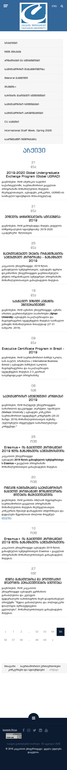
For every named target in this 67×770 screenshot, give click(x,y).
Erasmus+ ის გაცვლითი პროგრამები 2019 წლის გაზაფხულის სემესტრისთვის (33, 449)
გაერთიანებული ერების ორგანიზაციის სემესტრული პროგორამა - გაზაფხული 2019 (33, 257)
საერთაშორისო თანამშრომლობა (24, 69)
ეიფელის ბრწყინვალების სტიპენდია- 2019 (33, 218)
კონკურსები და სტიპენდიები (22, 60)
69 (44, 640)
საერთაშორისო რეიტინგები (21, 104)
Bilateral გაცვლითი (16, 78)
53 (44, 631)
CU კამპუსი (11, 122)
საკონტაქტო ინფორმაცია (20, 139)
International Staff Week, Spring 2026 (28, 130)
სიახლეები (10, 43)
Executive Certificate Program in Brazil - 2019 (33, 350)
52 (37, 631)
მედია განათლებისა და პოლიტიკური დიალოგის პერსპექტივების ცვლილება (33, 581)
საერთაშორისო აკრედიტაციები (23, 113)
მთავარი (10, 666)
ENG (54, 6)
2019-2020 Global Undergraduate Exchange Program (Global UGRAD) (33, 174)
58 (21, 640)
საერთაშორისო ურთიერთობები (40, 666)
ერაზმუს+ (10, 87)
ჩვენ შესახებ (12, 52)
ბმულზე (6, 518)
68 (37, 640)
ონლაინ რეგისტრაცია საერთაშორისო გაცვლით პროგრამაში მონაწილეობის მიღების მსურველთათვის (33, 491)
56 (5, 640)
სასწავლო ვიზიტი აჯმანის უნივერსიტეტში (33, 303)
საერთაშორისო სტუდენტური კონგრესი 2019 (33, 398)
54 (52, 631)
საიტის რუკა (10, 729)
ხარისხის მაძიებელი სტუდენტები (24, 95)
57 (13, 640)
